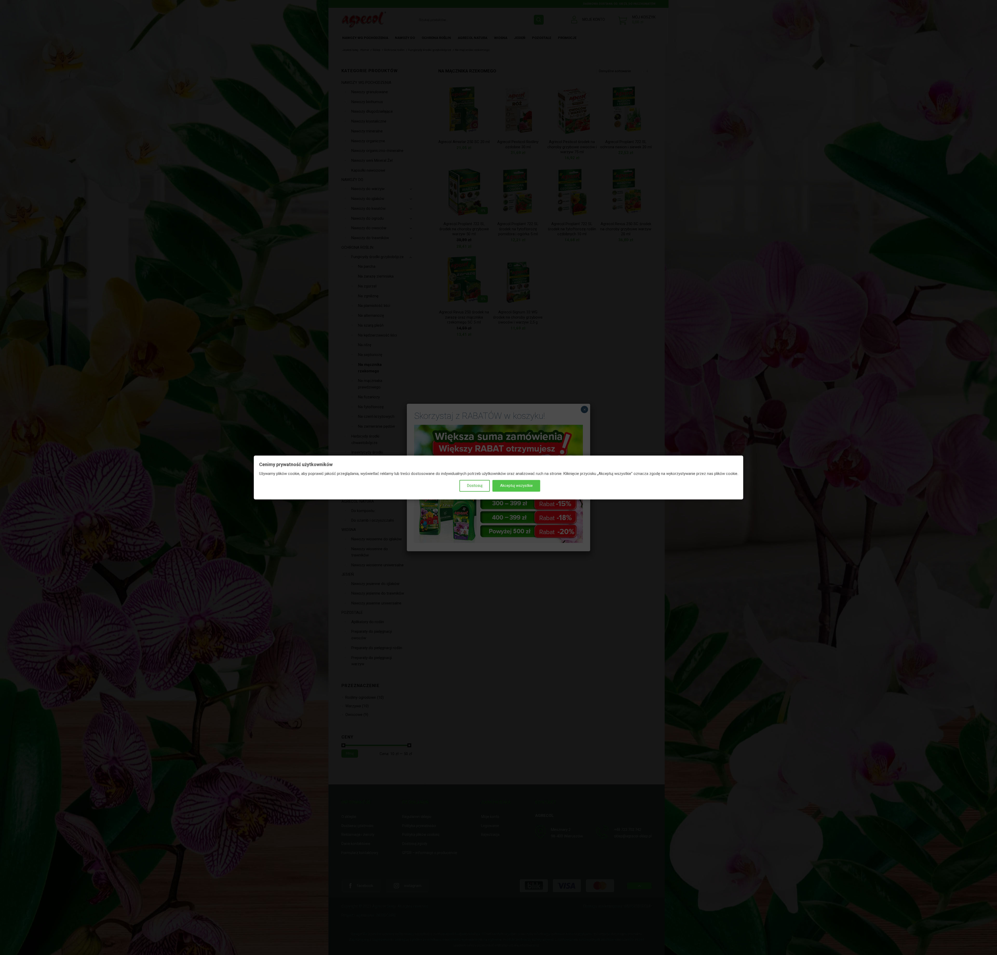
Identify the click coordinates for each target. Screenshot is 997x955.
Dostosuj (474, 485)
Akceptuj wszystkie (516, 485)
